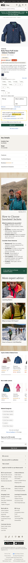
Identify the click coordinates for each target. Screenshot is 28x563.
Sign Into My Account (6, 474)
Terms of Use (7, 553)
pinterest (16, 537)
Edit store (3, 106)
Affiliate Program (5, 516)
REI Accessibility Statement (19, 561)
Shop (7, 5)
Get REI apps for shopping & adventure (14, 540)
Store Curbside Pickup (20, 480)
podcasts (22, 537)
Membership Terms (7, 561)
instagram (6, 537)
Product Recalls (8, 559)
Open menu (25, 5)
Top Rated (4, 57)
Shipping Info (18, 482)
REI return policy (14, 128)
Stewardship (18, 520)
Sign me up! (14, 448)
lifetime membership (11, 118)
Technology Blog (19, 518)
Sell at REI (3, 514)
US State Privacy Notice (18, 555)
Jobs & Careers (4, 510)
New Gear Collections (6, 500)
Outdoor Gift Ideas (5, 488)
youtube (19, 537)
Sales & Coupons (19, 488)
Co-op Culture (4, 512)
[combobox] (14, 8)
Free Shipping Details (20, 490)
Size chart (24, 78)
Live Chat (3, 530)
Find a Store (4, 528)
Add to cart (12, 125)
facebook (12, 537)
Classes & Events (19, 498)
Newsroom (17, 516)
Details (14, 108)
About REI (17, 510)
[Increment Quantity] (9, 92)
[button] (14, 33)
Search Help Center (6, 526)
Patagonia (3, 48)
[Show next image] (25, 33)
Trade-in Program (5, 504)
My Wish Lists (4, 478)
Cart (22, 5)
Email (2, 441)
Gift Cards (3, 490)
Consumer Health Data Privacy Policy (14, 557)
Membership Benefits (6, 480)
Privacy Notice (8, 555)
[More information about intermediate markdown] (17, 60)
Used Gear (3, 502)
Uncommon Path (19, 500)
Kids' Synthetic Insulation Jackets (10, 17)
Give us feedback (10, 432)
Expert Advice (18, 496)
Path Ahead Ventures (20, 502)
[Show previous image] (2, 33)
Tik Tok (9, 537)
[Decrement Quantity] (2, 92)
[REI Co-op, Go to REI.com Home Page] (3, 5)
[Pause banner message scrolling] (26, 12)
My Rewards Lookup (6, 476)
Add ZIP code (17, 106)
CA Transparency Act (18, 559)
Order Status (18, 474)
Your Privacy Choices (19, 553)
